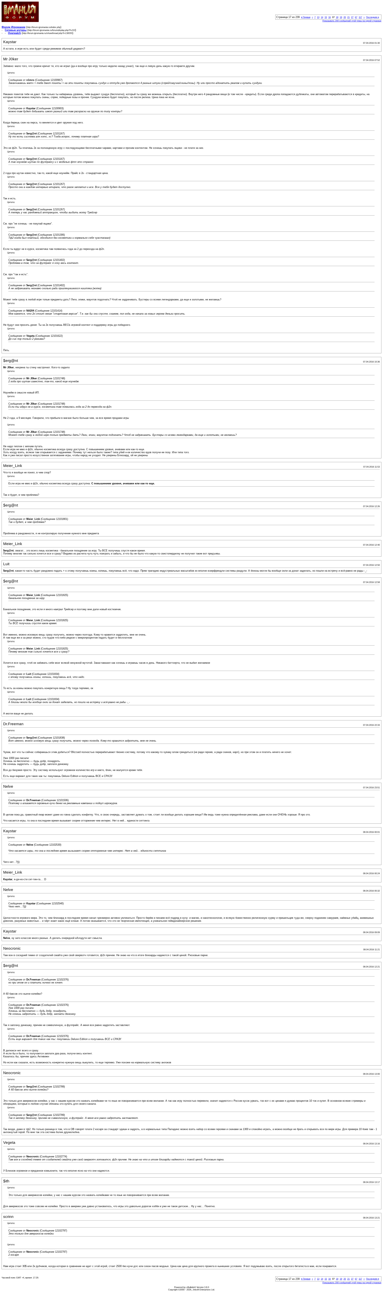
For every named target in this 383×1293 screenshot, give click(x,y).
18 (337, 17)
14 (322, 17)
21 (348, 17)
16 (329, 17)
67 (356, 17)
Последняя (372, 17)
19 (341, 17)
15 (326, 17)
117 (360, 17)
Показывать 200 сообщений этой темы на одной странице (351, 21)
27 (352, 17)
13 (318, 17)
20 (345, 17)
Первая (305, 17)
